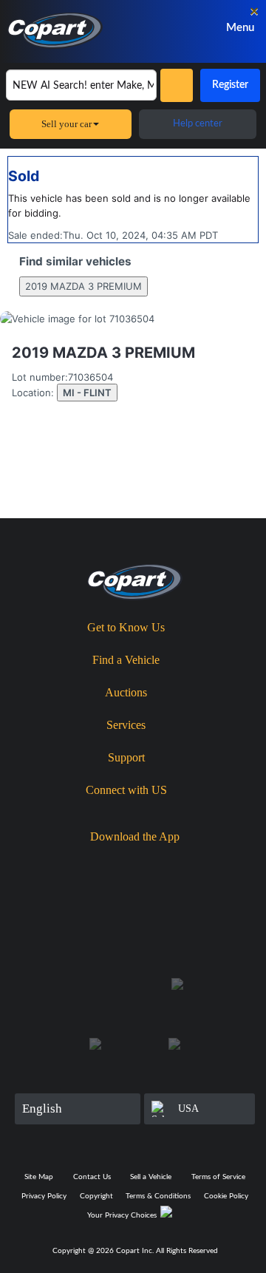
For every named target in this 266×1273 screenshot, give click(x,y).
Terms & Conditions (158, 1196)
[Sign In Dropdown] (185, 27)
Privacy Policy (43, 1196)
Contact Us (92, 1177)
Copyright (96, 1196)
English (42, 1108)
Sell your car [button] (66, 123)
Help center (197, 124)
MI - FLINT (87, 392)
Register (230, 85)
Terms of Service (218, 1177)
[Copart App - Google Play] (179, 862)
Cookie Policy (226, 1196)
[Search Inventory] (176, 85)
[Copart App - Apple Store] (94, 862)
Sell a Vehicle (150, 1177)
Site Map (38, 1177)
